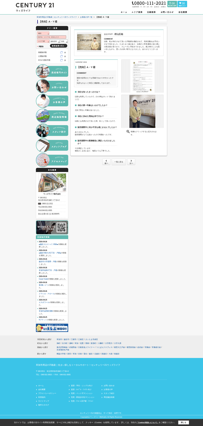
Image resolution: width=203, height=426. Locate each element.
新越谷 (104, 354)
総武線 (140, 347)
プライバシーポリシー (47, 393)
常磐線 (148, 347)
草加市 (59, 339)
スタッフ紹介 (109, 393)
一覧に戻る (118, 162)
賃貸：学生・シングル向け (82, 386)
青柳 (87, 343)
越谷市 (66, 339)
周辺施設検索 (109, 397)
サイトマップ (43, 401)
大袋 (110, 354)
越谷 (91, 354)
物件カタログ (43, 405)
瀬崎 (71, 343)
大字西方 (109, 343)
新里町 (94, 343)
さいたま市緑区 (91, 339)
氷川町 (65, 343)
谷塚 (80, 354)
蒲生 (85, 354)
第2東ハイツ (43, 285)
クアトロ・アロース (46, 294)
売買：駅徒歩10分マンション (82, 397)
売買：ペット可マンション (82, 393)
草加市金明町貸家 (46, 311)
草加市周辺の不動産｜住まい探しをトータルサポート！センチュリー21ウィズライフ (78, 365)
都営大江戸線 (119, 347)
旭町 (59, 343)
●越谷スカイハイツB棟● (48, 244)
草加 (77, 343)
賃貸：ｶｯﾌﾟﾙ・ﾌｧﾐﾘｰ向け (81, 389)
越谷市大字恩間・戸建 (47, 261)
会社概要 (41, 389)
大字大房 (117, 343)
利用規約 (41, 397)
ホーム (41, 386)
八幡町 (101, 343)
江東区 (81, 339)
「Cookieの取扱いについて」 (148, 423)
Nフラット (43, 320)
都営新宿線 (131, 347)
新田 (69, 354)
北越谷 (97, 354)
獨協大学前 (61, 354)
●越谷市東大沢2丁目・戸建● (50, 253)
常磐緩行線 (156, 347)
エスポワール (44, 302)
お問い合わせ (109, 386)
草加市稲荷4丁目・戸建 (48, 270)
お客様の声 (108, 389)
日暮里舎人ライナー (86, 347)
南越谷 (116, 354)
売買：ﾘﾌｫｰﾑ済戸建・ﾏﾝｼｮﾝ (82, 401)
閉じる (183, 422)
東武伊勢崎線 (62, 347)
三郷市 (73, 339)
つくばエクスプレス (104, 347)
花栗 (82, 343)
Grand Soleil (43, 279)
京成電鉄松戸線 (63, 350)
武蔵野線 (73, 347)
